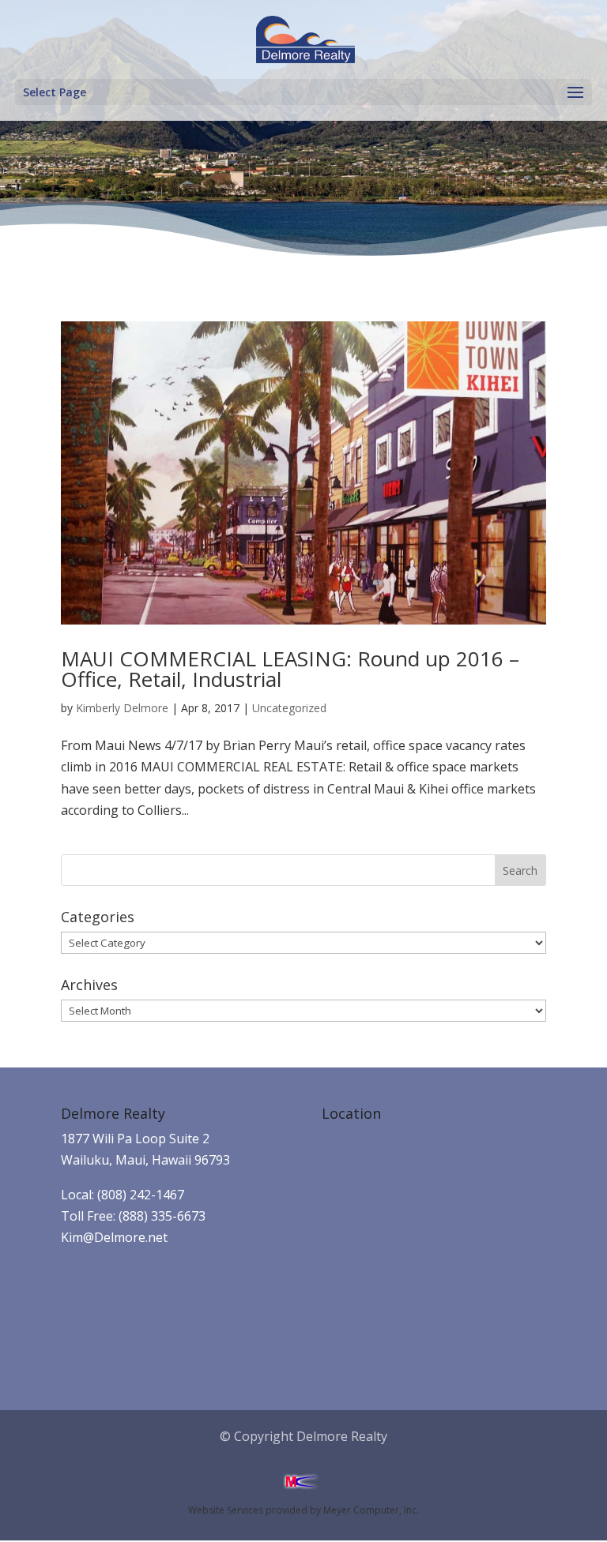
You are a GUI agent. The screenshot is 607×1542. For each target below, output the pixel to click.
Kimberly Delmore (122, 707)
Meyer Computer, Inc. (371, 1510)
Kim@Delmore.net (114, 1237)
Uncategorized (289, 707)
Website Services (225, 1510)
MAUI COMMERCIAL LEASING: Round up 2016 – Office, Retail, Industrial (290, 668)
